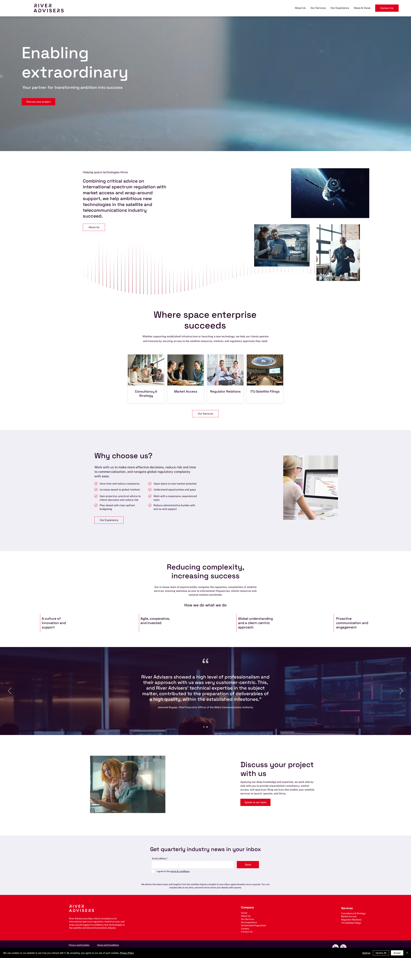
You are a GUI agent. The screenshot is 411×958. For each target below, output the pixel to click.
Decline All (381, 952)
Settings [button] (366, 952)
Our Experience (249, 922)
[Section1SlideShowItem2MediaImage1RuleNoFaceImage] (207, 726)
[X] (343, 947)
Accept (397, 952)
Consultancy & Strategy (146, 393)
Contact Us (247, 931)
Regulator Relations (225, 391)
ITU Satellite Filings (265, 391)
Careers (245, 928)
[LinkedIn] (335, 947)
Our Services (247, 919)
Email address (159, 858)
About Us (245, 916)
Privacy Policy (127, 952)
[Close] (407, 952)
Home (244, 913)
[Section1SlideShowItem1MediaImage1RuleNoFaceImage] (204, 727)
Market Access (185, 391)
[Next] (401, 691)
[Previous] (9, 691)
